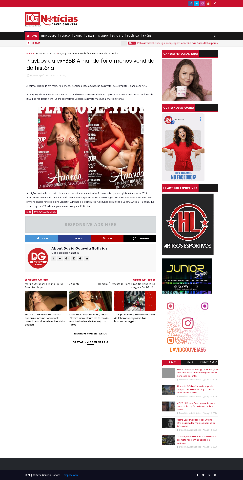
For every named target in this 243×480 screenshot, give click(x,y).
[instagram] (202, 3)
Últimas (171, 362)
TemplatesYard (70, 475)
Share (78, 238)
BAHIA (78, 35)
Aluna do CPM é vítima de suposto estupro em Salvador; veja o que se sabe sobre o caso (196, 389)
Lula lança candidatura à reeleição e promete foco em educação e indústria (197, 440)
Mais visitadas (190, 363)
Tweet (46, 238)
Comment (145, 238)
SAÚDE (147, 35)
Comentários (209, 363)
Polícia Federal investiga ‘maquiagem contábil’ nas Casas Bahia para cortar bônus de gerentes (178, 43)
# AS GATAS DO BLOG (45, 211)
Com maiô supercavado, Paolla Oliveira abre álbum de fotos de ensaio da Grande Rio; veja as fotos (89, 319)
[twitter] (196, 3)
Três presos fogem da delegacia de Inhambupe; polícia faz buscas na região (134, 318)
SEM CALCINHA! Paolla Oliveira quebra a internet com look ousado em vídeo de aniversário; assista (45, 319)
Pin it (111, 238)
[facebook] (190, 3)
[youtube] (208, 3)
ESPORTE (117, 35)
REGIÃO (65, 35)
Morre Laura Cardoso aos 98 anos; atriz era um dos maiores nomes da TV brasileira (196, 423)
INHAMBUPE (48, 35)
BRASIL (90, 35)
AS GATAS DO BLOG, (56, 75)
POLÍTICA (133, 35)
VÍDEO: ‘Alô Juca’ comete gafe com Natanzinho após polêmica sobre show (196, 406)
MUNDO (103, 35)
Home (33, 35)
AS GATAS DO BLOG (45, 53)
